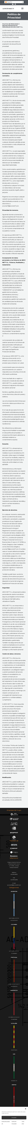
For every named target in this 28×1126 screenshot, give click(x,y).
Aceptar (14, 1117)
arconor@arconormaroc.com (14, 1017)
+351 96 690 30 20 (14, 986)
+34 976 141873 (14, 874)
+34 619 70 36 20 (14, 1050)
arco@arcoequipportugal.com (14, 984)
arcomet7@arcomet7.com (14, 885)
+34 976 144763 (14, 879)
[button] (25, 1109)
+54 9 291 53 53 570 (14, 920)
